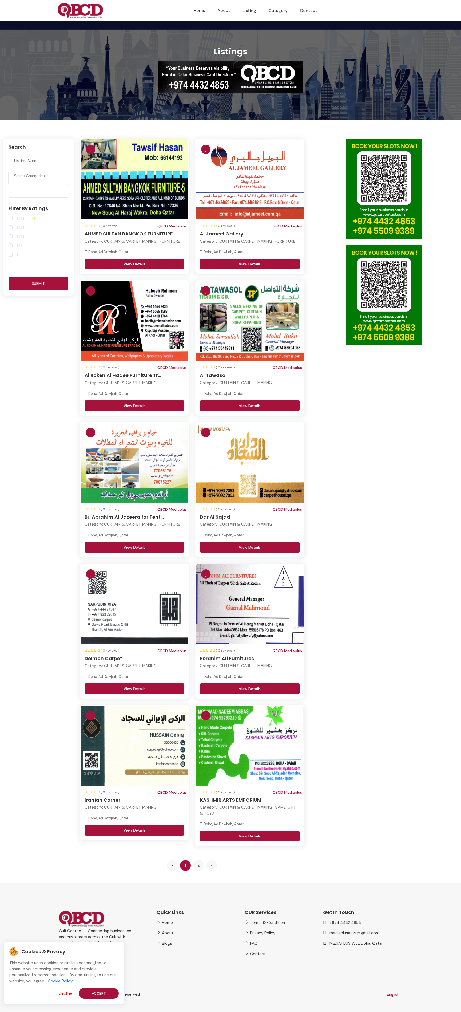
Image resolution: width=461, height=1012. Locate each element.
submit (38, 283)
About (223, 10)
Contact (308, 10)
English (393, 994)
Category (278, 10)
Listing (249, 10)
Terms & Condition (267, 922)
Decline (65, 993)
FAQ (253, 943)
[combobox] (38, 178)
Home (199, 10)
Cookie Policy (60, 981)
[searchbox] (38, 179)
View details (134, 264)
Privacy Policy (262, 933)
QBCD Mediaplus (172, 226)
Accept (99, 993)
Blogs (167, 943)
